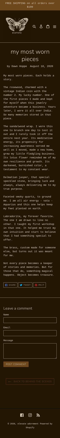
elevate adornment (28, 424)
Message (8, 340)
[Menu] (54, 26)
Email (6, 327)
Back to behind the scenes (32, 381)
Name (6, 315)
